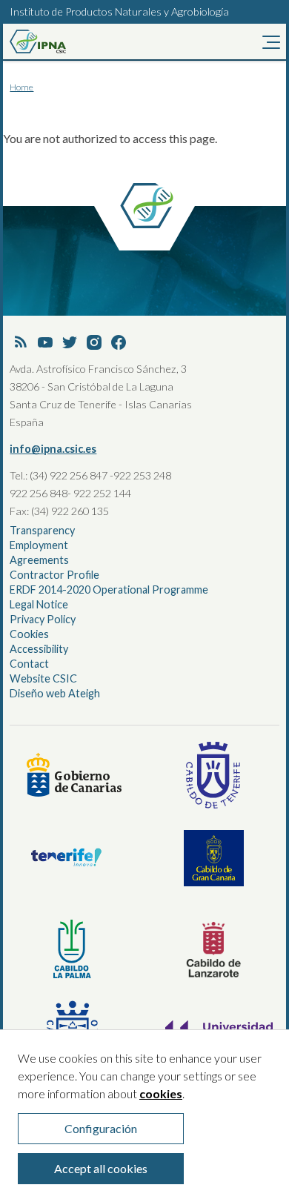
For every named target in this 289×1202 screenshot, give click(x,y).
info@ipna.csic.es (53, 448)
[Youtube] (45, 343)
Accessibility (39, 648)
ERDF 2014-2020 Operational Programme (109, 589)
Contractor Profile (54, 574)
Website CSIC (43, 678)
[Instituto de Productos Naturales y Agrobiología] (61, 41)
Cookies (29, 634)
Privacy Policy (43, 619)
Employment (39, 545)
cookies (160, 1093)
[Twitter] (70, 343)
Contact (29, 663)
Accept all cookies (100, 1168)
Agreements (39, 560)
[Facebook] (118, 343)
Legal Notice (39, 604)
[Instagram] (94, 343)
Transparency (42, 530)
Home (21, 87)
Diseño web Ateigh (55, 693)
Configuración (100, 1128)
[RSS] (21, 343)
